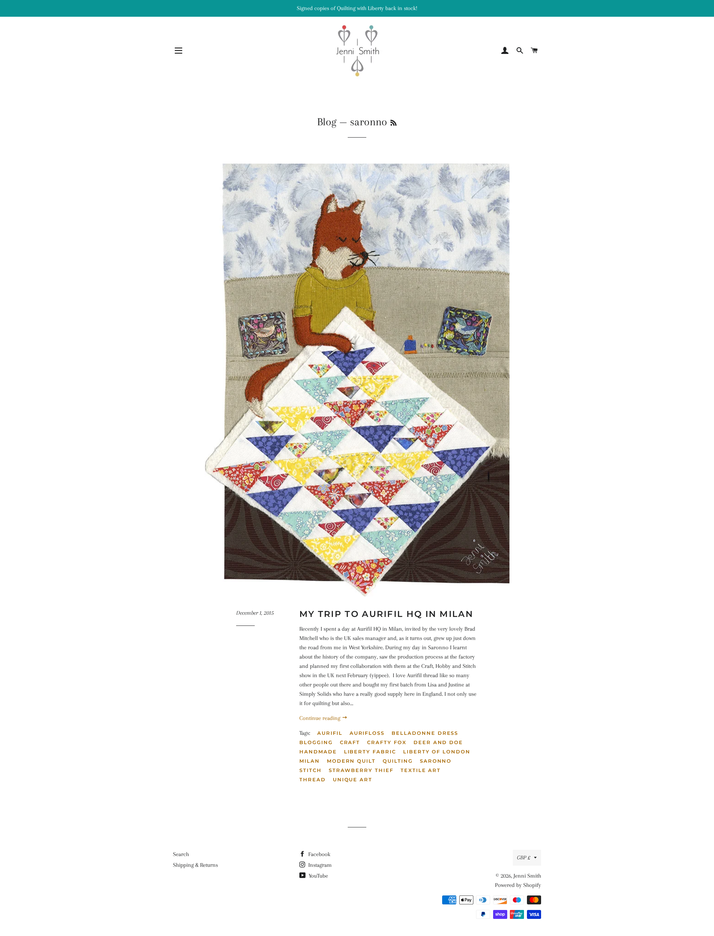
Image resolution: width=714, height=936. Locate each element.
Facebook (318, 854)
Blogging (316, 742)
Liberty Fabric (370, 752)
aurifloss (367, 733)
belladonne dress (425, 733)
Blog (327, 122)
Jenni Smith (527, 875)
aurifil (329, 733)
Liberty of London (436, 752)
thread (312, 779)
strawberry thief (361, 770)
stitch (310, 770)
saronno (436, 761)
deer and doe (438, 742)
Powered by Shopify (518, 885)
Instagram (319, 865)
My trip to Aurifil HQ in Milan (386, 614)
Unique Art (353, 779)
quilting (398, 761)
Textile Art (421, 770)
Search (181, 854)
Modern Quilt (351, 761)
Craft (350, 742)
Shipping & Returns (195, 865)
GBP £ (523, 857)
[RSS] (393, 123)
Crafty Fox (386, 742)
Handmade (318, 752)
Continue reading (320, 718)
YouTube (317, 875)
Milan (309, 761)
